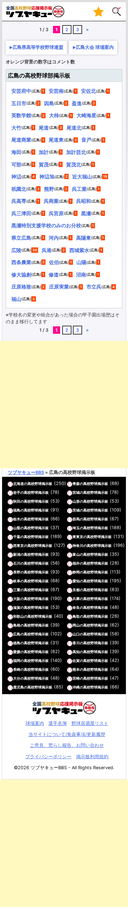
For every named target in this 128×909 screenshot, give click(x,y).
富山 (76, 554)
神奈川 (78, 545)
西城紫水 (79, 250)
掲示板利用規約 (92, 756)
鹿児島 (18, 687)
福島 (16, 510)
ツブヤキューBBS (26, 472)
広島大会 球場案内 (95, 47)
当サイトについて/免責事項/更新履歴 (66, 734)
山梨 (16, 528)
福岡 (16, 660)
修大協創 (21, 274)
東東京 (78, 536)
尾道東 (56, 140)
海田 (16, 152)
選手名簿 (57, 723)
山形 (76, 501)
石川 (16, 563)
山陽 (81, 262)
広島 (16, 634)
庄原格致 (21, 287)
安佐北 (88, 91)
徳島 (16, 643)
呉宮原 (56, 213)
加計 (44, 152)
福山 (16, 299)
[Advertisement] (64, 404)
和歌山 (18, 616)
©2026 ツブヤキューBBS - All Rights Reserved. (64, 767)
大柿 (54, 115)
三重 (16, 590)
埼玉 (76, 528)
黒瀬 (86, 213)
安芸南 (56, 91)
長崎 (16, 669)
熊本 (76, 669)
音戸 (86, 140)
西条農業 (21, 262)
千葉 (16, 536)
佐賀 (76, 660)
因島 (49, 103)
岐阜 (16, 581)
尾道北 (73, 128)
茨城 (76, 510)
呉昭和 (83, 201)
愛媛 (16, 652)
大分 (16, 678)
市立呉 (93, 287)
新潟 (16, 554)
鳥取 (76, 616)
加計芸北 (76, 152)
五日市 (18, 103)
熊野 (49, 189)
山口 (76, 634)
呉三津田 (21, 213)
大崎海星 (86, 115)
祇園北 (18, 189)
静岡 (76, 572)
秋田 (16, 501)
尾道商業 (21, 140)
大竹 (16, 128)
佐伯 (54, 262)
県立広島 (21, 238)
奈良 (76, 607)
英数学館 (21, 115)
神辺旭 (46, 176)
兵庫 (76, 598)
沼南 (81, 274)
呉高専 (18, 201)
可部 (16, 164)
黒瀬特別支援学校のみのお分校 (46, 225)
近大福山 (82, 176)
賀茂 (44, 164)
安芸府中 (21, 91)
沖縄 (76, 687)
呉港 (47, 250)
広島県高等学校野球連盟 (37, 47)
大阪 (16, 598)
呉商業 (51, 201)
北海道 (18, 483)
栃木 (16, 519)
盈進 (77, 103)
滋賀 (16, 607)
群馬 (76, 519)
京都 (76, 590)
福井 (76, 563)
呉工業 (79, 189)
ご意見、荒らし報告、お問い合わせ (67, 745)
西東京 (18, 545)
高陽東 (83, 238)
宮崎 (76, 678)
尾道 (44, 128)
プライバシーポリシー (48, 756)
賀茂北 (73, 164)
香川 (76, 643)
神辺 (16, 176)
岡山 (76, 625)
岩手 (16, 492)
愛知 (76, 581)
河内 (54, 238)
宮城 (76, 492)
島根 (16, 625)
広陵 (16, 250)
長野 (16, 572)
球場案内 (35, 723)
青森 (76, 483)
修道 (54, 274)
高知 (76, 652)
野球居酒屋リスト (89, 723)
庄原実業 (59, 287)
